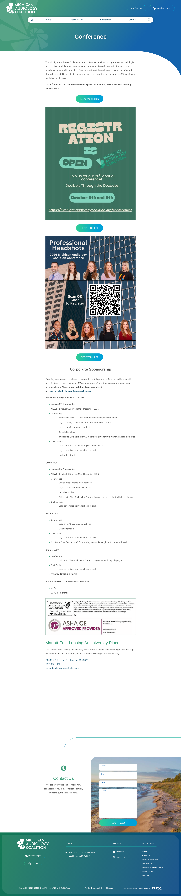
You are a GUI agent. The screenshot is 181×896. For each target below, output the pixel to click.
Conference (147, 863)
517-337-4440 (53, 664)
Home (144, 851)
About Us (146, 855)
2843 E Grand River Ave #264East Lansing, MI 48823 (82, 854)
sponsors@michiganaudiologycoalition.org (70, 391)
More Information (89, 98)
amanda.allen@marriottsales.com (62, 668)
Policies (87, 888)
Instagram (120, 857)
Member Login (163, 8)
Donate (138, 8)
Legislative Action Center (153, 867)
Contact (145, 875)
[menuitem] (32, 20)
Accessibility (98, 888)
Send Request (118, 822)
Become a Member (150, 859)
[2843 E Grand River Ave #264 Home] (22, 8)
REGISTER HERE (89, 228)
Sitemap (109, 888)
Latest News (147, 871)
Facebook (119, 851)
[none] (49, 20)
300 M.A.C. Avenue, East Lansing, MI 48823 (67, 660)
